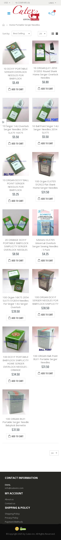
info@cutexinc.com (14, 488)
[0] (53, 13)
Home (3, 25)
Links (51, 3)
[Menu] (8, 13)
